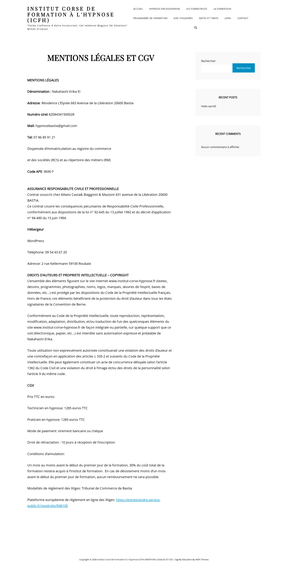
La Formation (222, 8)
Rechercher (208, 61)
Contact (242, 18)
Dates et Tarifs (208, 18)
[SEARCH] (195, 27)
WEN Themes (202, 559)
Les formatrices (196, 8)
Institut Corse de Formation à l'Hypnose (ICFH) (71, 14)
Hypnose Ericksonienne (164, 8)
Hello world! (208, 106)
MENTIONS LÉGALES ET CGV (159, 559)
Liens (227, 18)
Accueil (138, 8)
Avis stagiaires (183, 18)
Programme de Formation (150, 18)
